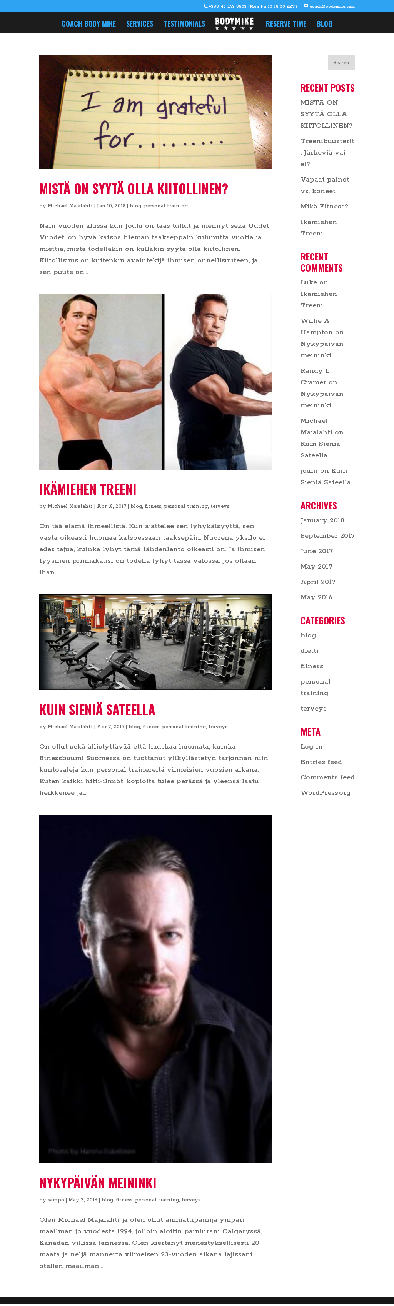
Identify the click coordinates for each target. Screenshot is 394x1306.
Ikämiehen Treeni (88, 489)
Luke (309, 282)
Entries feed (321, 762)
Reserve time (286, 24)
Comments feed (328, 777)
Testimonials (184, 24)
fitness (153, 506)
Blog (324, 24)
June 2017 (317, 551)
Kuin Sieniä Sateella (97, 709)
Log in (312, 746)
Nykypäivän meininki (98, 1182)
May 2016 (316, 597)
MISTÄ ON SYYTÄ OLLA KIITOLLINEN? (133, 188)
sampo (56, 1200)
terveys (219, 506)
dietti (310, 651)
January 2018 (322, 520)
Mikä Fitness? (324, 206)
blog (135, 206)
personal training (166, 206)
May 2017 (316, 566)
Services (139, 24)
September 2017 (328, 536)
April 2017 (318, 582)
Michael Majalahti (70, 206)
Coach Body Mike (89, 24)
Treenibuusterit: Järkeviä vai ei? (327, 152)
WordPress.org (326, 793)
